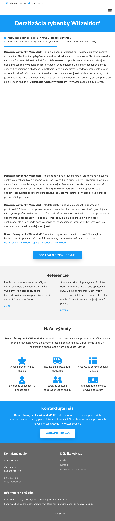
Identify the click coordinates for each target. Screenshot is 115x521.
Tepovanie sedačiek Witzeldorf (48, 242)
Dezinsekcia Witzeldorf (17, 242)
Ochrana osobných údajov (73, 469)
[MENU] (110, 11)
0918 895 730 (37, 3)
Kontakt (64, 464)
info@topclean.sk (17, 3)
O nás (63, 460)
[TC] (15, 11)
